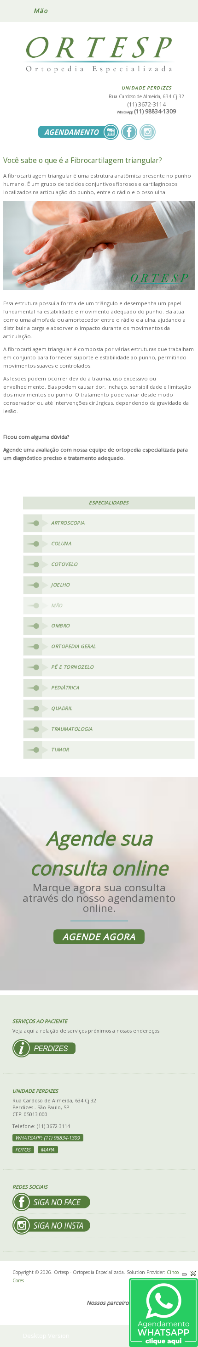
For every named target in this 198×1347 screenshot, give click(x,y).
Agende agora (99, 937)
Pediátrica (65, 687)
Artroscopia (68, 523)
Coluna (61, 543)
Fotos (22, 1149)
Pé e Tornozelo (72, 667)
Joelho (60, 584)
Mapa (47, 1149)
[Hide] (184, 1273)
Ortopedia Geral (73, 646)
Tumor (60, 749)
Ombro (60, 625)
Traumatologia (72, 729)
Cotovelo (64, 564)
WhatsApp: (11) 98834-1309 (47, 1138)
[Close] (193, 1273)
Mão (57, 605)
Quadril (61, 708)
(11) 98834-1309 (146, 111)
